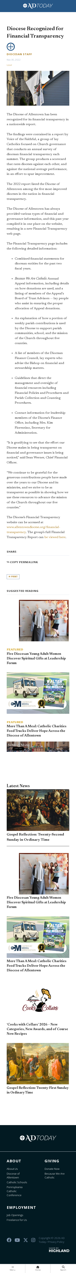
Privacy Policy (56, 1242)
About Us (12, 1169)
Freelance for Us (17, 1220)
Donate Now (52, 1169)
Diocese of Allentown (13, 1175)
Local (9, 64)
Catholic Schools (17, 1182)
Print (14, 576)
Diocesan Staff (19, 54)
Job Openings (15, 1215)
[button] (12, 1268)
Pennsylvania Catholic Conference (14, 1191)
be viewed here (54, 537)
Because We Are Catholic (55, 1175)
